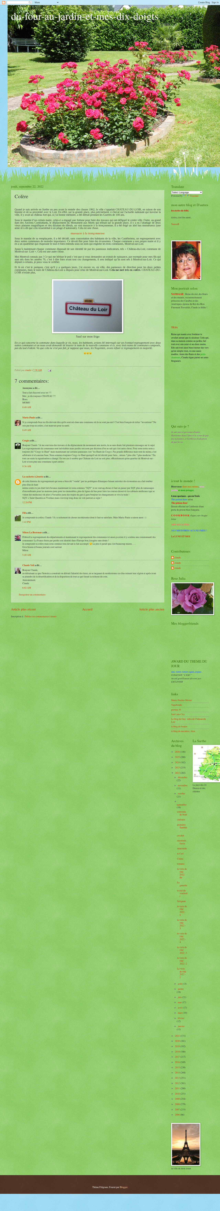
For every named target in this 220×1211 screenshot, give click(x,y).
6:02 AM (26, 587)
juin (180, 997)
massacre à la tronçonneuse (88, 233)
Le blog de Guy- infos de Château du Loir (188, 720)
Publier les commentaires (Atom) (41, 616)
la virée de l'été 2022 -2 (182, 960)
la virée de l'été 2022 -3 (182, 949)
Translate (194, 195)
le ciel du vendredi (182, 893)
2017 (177, 1056)
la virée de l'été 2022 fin (182, 873)
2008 (177, 1104)
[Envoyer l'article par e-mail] (49, 370)
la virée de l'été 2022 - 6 (182, 910)
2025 (177, 757)
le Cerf (180, 853)
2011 (177, 1088)
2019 (177, 1046)
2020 (177, 1041)
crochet (180, 835)
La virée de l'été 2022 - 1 (181, 973)
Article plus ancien (151, 609)
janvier (181, 1026)
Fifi (24, 513)
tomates (180, 863)
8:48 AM (26, 407)
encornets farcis (181, 842)
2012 (177, 1083)
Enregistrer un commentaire (32, 594)
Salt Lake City (178, 714)
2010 (177, 1093)
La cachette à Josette (32, 476)
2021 (177, 1035)
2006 (177, 1114)
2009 (177, 1098)
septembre (181, 804)
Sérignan (181, 901)
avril (180, 1007)
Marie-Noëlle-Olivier (181, 700)
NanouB (175, 224)
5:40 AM (26, 554)
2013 (177, 1077)
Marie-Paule (28, 417)
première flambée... (182, 827)
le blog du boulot (179, 726)
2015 (177, 1067)
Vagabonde (176, 704)
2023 (177, 767)
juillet (181, 988)
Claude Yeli (28, 565)
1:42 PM (26, 521)
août (180, 983)
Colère (180, 858)
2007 (177, 1109)
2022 (177, 772)
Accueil (87, 609)
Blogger (123, 1187)
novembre (183, 785)
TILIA (174, 327)
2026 (177, 751)
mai (180, 1002)
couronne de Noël (182, 813)
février (181, 1018)
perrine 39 (176, 709)
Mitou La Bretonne (32, 532)
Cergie (25, 440)
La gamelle (182, 884)
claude (178, 557)
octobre (181, 793)
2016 (177, 1062)
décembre (182, 777)
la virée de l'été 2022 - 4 (182, 938)
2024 (177, 762)
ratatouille (182, 848)
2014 (177, 1072)
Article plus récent (23, 609)
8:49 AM (26, 430)
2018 (177, 1051)
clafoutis (181, 819)
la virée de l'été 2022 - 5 (182, 924)
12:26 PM (27, 502)
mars (180, 1012)
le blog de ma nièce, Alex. (183, 731)
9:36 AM (26, 466)
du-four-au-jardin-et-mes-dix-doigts (84, 16)
